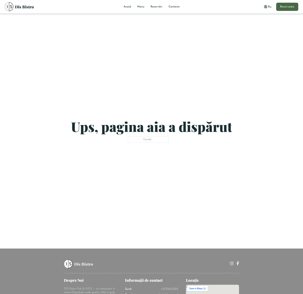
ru (269, 7)
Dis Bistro (24, 6)
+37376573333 (169, 289)
